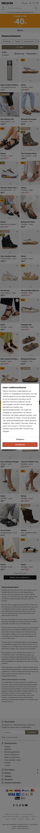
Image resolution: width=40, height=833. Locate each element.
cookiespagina (12, 426)
